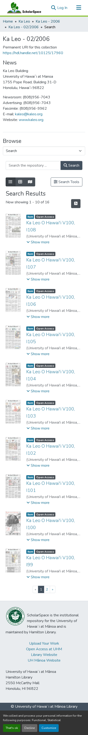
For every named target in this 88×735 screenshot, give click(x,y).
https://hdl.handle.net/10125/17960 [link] (33, 53)
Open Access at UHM (44, 649)
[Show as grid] (20, 181)
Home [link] (8, 21)
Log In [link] (62, 7)
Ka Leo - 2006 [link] (48, 21)
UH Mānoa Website (44, 660)
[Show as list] (10, 181)
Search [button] (73, 165)
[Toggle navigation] (78, 7)
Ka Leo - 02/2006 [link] (23, 27)
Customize (49, 728)
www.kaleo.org (31, 119)
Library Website (44, 654)
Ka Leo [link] (24, 21)
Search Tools (68, 182)
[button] (23, 8)
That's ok (12, 728)
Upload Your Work (44, 643)
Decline (29, 728)
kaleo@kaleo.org (28, 114)
